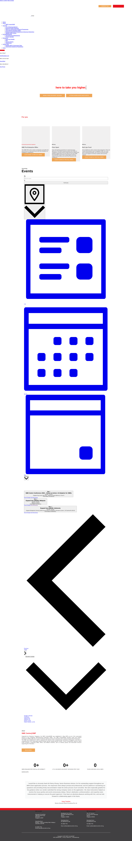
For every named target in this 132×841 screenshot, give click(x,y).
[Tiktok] (119, 6)
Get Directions (34, 497)
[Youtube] (122, 6)
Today (25, 649)
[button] (22, 792)
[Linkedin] (117, 6)
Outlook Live (27, 719)
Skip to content (3, 0)
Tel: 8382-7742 (64, 823)
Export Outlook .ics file (29, 722)
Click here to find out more (33, 154)
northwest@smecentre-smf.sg (71, 826)
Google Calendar (28, 715)
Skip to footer (10, 0)
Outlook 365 (27, 718)
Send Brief (2, 61)
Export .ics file (27, 720)
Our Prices (2, 66)
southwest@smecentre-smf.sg (97, 826)
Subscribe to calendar (30, 656)
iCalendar (26, 717)
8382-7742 (39, 827)
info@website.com (4, 55)
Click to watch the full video (64, 159)
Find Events (66, 182)
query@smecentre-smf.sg (44, 828)
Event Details (27, 497)
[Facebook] (114, 6)
